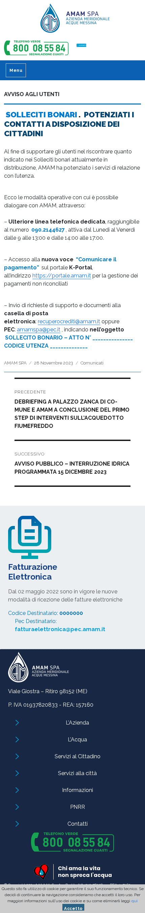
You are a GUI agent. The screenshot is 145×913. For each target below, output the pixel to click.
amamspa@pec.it (38, 329)
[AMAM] (72, 20)
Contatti (77, 824)
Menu (15, 70)
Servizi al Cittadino (77, 756)
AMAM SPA (15, 362)
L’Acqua (77, 739)
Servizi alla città (77, 773)
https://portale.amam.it (61, 275)
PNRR (77, 807)
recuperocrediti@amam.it (69, 321)
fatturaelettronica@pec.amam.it (60, 629)
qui (135, 901)
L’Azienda (77, 722)
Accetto (73, 908)
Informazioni (77, 790)
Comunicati (92, 362)
